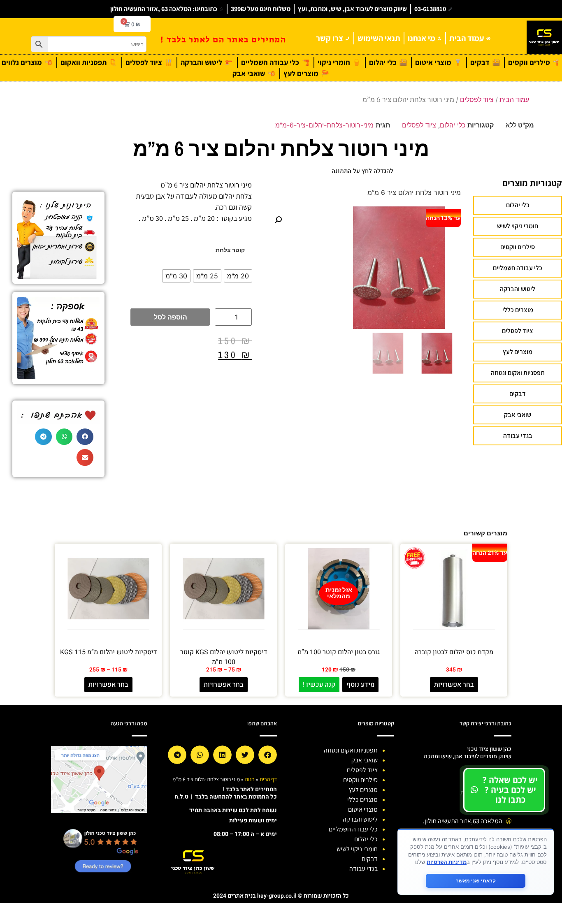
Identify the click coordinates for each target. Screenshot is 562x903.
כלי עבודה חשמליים (517, 268)
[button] (278, 220)
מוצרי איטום (363, 809)
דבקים (517, 393)
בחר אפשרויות (454, 685)
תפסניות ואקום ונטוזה (518, 372)
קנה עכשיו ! (319, 685)
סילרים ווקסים (517, 247)
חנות (250, 779)
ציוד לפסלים (477, 99)
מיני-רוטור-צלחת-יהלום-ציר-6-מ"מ (324, 125)
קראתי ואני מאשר (476, 881)
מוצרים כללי (517, 310)
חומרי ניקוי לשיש (517, 226)
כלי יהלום (452, 125)
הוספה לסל (170, 317)
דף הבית (268, 779)
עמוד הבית (514, 99)
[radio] (238, 276)
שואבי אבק (517, 414)
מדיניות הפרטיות (447, 862)
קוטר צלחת (230, 250)
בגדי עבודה (517, 435)
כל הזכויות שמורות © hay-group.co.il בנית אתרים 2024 (281, 895)
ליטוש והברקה (517, 289)
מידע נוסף (360, 685)
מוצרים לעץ (517, 351)
